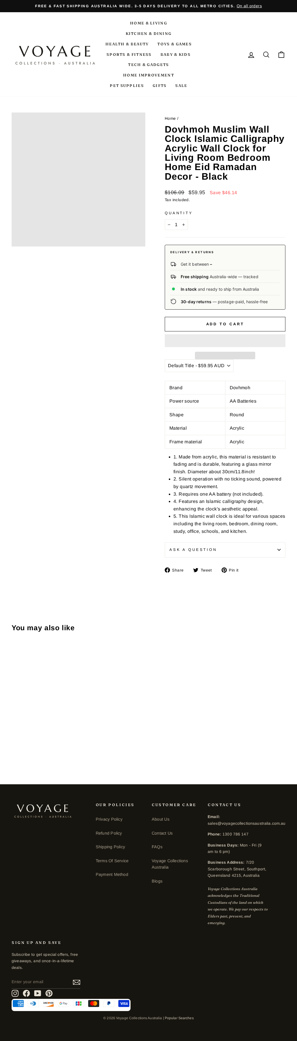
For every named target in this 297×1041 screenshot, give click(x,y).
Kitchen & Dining (149, 33)
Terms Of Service (112, 860)
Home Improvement (148, 75)
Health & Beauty (127, 44)
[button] (225, 340)
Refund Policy (109, 833)
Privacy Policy (109, 819)
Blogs (157, 881)
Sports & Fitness (129, 54)
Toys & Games (174, 44)
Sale (181, 85)
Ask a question (193, 549)
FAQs (157, 846)
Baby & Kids (175, 54)
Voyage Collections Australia (170, 863)
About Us (160, 819)
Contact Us (162, 833)
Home (170, 118)
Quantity (179, 213)
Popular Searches (179, 1018)
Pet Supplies (127, 85)
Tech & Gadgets (148, 64)
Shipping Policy (110, 846)
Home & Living (148, 23)
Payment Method (112, 874)
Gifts (160, 85)
